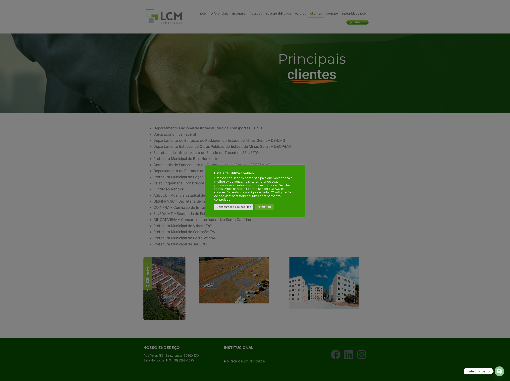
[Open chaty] (499, 371)
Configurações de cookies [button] (234, 206)
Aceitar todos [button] (264, 206)
